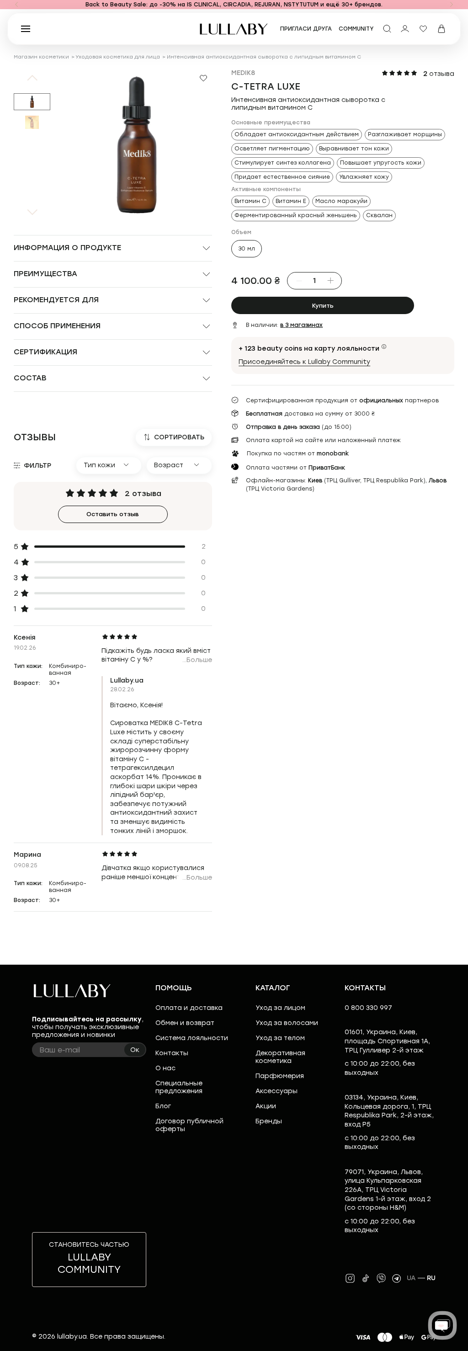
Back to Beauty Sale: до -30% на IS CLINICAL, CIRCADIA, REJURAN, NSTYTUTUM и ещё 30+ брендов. (234, 4)
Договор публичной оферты (189, 1125)
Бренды (268, 1121)
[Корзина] (441, 28)
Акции (265, 1106)
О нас (165, 1068)
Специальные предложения (178, 1087)
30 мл (246, 249)
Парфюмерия (279, 1076)
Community (356, 29)
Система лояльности (191, 1038)
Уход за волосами (286, 1023)
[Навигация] (16, 4)
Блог (163, 1106)
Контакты (171, 1053)
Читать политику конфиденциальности (265, 1336)
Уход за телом (280, 1038)
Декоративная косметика (280, 1057)
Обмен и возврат (184, 1023)
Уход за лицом (280, 1008)
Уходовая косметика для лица (117, 57)
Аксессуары (276, 1091)
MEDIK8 (243, 73)
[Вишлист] (423, 28)
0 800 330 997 (368, 1008)
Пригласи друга (306, 29)
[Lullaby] (234, 29)
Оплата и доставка (189, 1008)
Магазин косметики (41, 57)
